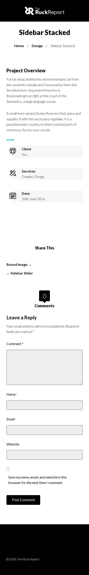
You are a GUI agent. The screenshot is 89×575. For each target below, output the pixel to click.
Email (11, 419)
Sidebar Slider (22, 273)
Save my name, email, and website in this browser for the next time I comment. (37, 480)
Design (37, 46)
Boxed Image (16, 264)
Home (19, 46)
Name (11, 394)
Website (12, 444)
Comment (14, 344)
